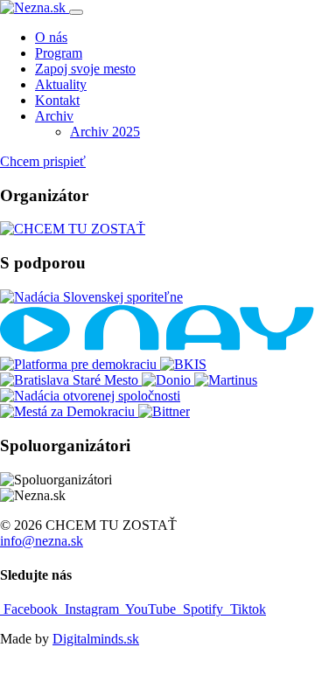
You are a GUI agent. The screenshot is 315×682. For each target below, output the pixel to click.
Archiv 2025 (105, 131)
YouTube (150, 609)
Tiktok (246, 609)
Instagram (91, 609)
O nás (51, 37)
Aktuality (61, 84)
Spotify (203, 609)
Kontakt (57, 100)
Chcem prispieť (43, 161)
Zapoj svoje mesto (85, 68)
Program (58, 52)
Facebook (30, 609)
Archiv (54, 115)
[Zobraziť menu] (76, 12)
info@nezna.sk (41, 540)
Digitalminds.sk (95, 638)
